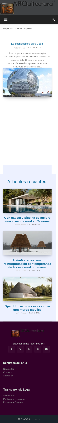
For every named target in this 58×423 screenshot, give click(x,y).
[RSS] (29, 349)
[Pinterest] (20, 349)
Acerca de (8, 375)
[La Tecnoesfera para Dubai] (27, 82)
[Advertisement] (29, 136)
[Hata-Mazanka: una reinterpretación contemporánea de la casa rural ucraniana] (27, 243)
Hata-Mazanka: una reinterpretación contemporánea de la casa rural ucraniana (27, 264)
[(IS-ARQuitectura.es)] (29, 7)
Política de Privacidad (14, 399)
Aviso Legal (9, 395)
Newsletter (8, 369)
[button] (5, 19)
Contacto (7, 372)
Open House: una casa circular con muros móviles (27, 307)
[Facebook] (11, 349)
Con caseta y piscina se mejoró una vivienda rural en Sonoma (27, 219)
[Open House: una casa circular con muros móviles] (27, 289)
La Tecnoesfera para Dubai (27, 43)
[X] (37, 349)
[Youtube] (46, 349)
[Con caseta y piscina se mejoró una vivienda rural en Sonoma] (27, 201)
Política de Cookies (13, 402)
